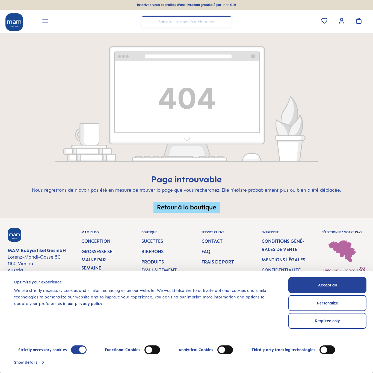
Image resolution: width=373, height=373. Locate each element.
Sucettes (152, 241)
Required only (327, 320)
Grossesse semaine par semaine (97, 260)
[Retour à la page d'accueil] (14, 22)
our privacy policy (85, 303)
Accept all (327, 285)
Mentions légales (283, 259)
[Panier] (359, 20)
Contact (212, 241)
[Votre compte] (342, 20)
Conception (95, 241)
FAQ (206, 251)
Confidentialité (281, 270)
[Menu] (45, 21)
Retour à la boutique (186, 207)
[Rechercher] (226, 21)
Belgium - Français (341, 270)
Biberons (152, 251)
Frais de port (218, 262)
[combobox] (186, 21)
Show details (25, 362)
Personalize (327, 303)
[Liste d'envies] (324, 20)
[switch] (152, 349)
